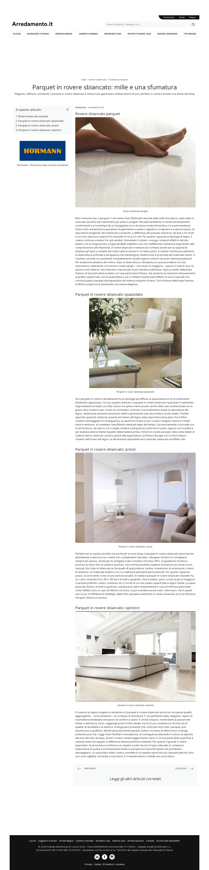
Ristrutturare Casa (139, 33)
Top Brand (190, 33)
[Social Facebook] (104, 856)
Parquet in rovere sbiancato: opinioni (39, 130)
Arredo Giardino (167, 33)
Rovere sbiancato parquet (33, 116)
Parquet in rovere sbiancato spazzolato (41, 121)
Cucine (17, 33)
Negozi (192, 17)
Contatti (150, 840)
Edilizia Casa (118, 840)
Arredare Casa (112, 33)
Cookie (97, 864)
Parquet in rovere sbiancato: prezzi (38, 125)
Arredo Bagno (63, 33)
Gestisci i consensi (115, 864)
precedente (90, 768)
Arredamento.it (58, 24)
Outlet (182, 17)
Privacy (88, 864)
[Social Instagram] (112, 856)
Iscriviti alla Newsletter (168, 840)
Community (168, 17)
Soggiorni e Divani (38, 33)
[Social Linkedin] (97, 856)
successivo (181, 768)
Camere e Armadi (88, 33)
